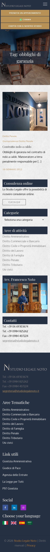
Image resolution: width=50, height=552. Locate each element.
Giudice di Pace (11, 468)
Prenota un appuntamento (25, 13)
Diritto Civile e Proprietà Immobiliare (24, 246)
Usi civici (7, 269)
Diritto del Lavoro (12, 250)
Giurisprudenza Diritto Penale (17, 141)
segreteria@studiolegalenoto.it (20, 340)
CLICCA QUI (14, 202)
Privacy (31, 545)
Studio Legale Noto (25, 540)
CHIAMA (26, 19)
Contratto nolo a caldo (16, 147)
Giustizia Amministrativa (16, 461)
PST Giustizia (10, 488)
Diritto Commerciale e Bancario (21, 241)
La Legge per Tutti (13, 481)
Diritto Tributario (12, 265)
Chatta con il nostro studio (25, 26)
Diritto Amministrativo (15, 236)
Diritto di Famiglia (13, 255)
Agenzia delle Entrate (15, 475)
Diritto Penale (9, 136)
